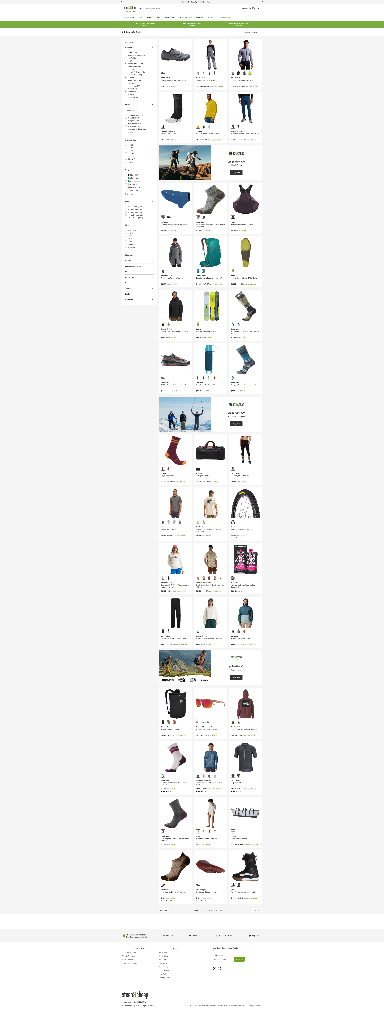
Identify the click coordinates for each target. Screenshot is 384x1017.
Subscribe (239, 959)
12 (212, 910)
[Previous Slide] (121, 2)
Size (127, 225)
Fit (126, 271)
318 (225, 910)
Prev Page (163, 910)
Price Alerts (163, 963)
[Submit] (141, 8)
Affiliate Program (128, 956)
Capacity (129, 299)
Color (127, 170)
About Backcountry (129, 952)
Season (128, 288)
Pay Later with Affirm (129, 963)
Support (176, 949)
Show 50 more (130, 132)
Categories (129, 47)
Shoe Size (129, 255)
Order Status (163, 956)
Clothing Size (130, 140)
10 (207, 910)
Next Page (257, 910)
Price (127, 283)
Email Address (218, 955)
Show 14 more (130, 247)
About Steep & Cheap (140, 949)
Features (128, 294)
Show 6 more (130, 194)
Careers (125, 967)
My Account (246, 8)
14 (216, 910)
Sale (127, 201)
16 (221, 910)
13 (214, 910)
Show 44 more (130, 162)
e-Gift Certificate (128, 960)
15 (218, 910)
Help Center (163, 952)
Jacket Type (129, 277)
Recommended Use (133, 266)
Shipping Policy (164, 978)
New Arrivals (129, 17)
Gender (128, 260)
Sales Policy (163, 974)
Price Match (163, 960)
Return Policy (163, 967)
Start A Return (164, 970)
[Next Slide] (262, 2)
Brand (127, 104)
